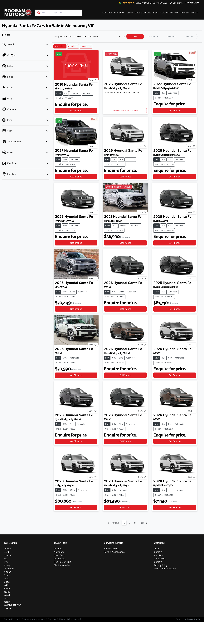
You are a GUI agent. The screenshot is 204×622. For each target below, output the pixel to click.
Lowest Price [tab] (170, 36)
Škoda (7, 575)
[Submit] (38, 13)
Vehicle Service (111, 548)
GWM (7, 595)
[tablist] (161, 36)
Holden (7, 588)
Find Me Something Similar (125, 110)
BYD (6, 561)
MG (5, 598)
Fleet (155, 12)
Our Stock (107, 12)
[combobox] (58, 13)
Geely (7, 601)
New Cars (59, 552)
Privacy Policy (160, 565)
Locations (178, 2)
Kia (5, 558)
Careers (158, 552)
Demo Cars (59, 558)
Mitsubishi (9, 568)
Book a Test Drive (62, 561)
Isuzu (6, 578)
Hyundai (8, 555)
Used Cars (59, 555)
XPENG (7, 608)
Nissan (7, 571)
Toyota (7, 548)
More (193, 12)
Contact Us (159, 558)
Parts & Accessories (114, 552)
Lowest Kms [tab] (188, 36)
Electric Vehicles (143, 12)
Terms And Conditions (165, 568)
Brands (118, 12)
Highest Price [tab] (153, 36)
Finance (185, 12)
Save (91, 80)
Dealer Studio (193, 619)
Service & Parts (168, 12)
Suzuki (7, 581)
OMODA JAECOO (12, 605)
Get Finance (76, 110)
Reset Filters (60, 46)
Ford (6, 552)
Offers (130, 12)
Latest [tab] (135, 36)
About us (158, 555)
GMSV (7, 591)
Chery (7, 565)
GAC (6, 585)
